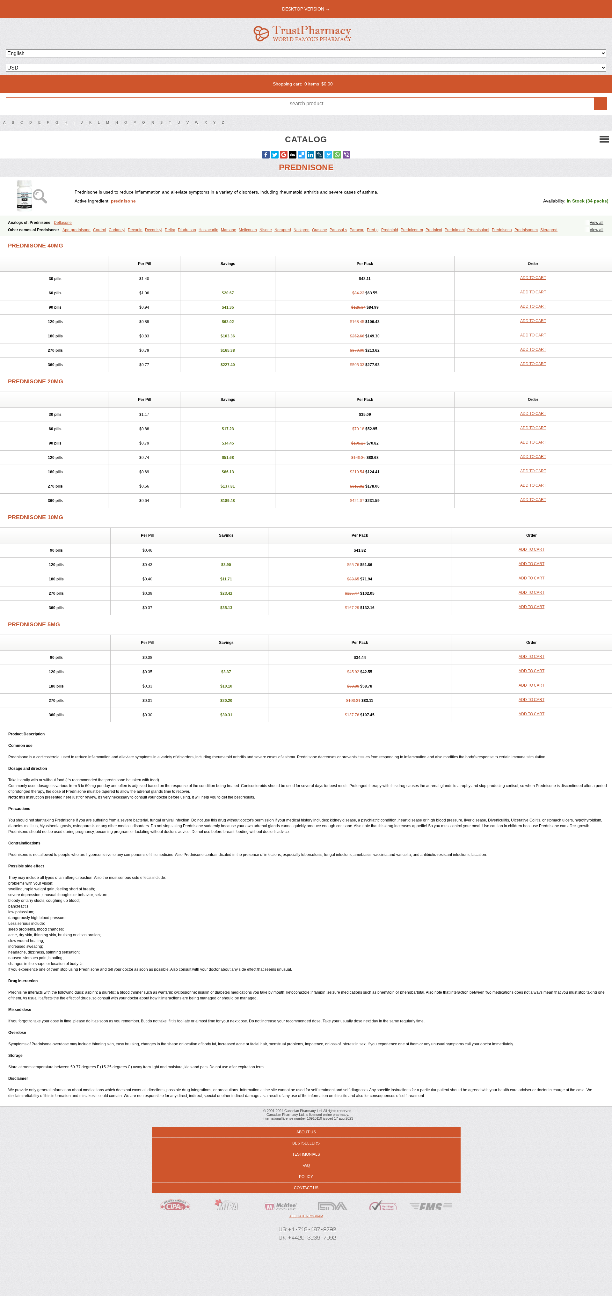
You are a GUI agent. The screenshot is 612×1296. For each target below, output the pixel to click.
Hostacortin (208, 230)
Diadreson (187, 230)
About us (306, 1132)
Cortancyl (117, 230)
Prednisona (502, 230)
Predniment (455, 230)
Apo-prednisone (76, 230)
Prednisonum (526, 230)
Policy (306, 1176)
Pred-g (373, 230)
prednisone (123, 200)
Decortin (135, 230)
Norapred (282, 230)
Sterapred (548, 230)
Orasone (319, 230)
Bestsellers (306, 1143)
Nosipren (302, 230)
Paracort (357, 230)
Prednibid (389, 230)
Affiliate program (306, 1216)
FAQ (306, 1165)
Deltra (170, 230)
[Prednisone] (39, 196)
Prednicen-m (412, 230)
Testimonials (306, 1154)
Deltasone (63, 222)
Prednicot (434, 230)
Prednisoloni (478, 230)
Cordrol (99, 230)
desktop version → (306, 8)
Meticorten (248, 230)
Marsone (228, 230)
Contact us (306, 1188)
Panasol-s (338, 230)
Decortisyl (153, 230)
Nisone (265, 230)
